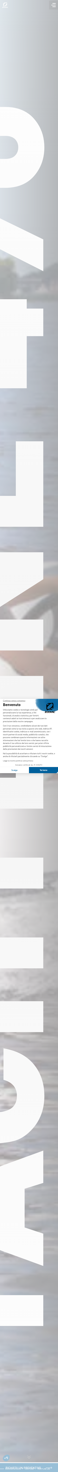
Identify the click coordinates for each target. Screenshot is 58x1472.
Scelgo (14, 770)
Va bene (43, 770)
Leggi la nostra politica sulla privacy (18, 761)
